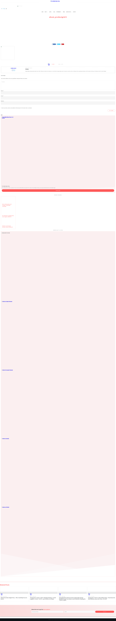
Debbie (53, 64)
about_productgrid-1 (58, 17)
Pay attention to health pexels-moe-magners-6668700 (8, 213)
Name (2, 90)
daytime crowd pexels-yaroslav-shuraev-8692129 (8, 223)
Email (2, 95)
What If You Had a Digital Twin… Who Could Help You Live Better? (14, 598)
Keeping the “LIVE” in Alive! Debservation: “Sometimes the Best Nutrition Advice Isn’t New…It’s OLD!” (101, 598)
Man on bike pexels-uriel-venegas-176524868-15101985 (8, 202)
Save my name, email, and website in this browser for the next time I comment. (17, 107)
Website (2, 101)
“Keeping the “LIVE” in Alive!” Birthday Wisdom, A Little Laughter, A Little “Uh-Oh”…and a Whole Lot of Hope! (43, 598)
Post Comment (111, 110)
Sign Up (104, 611)
